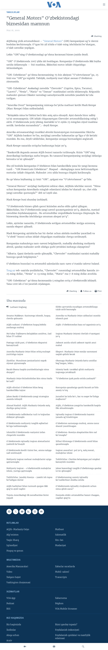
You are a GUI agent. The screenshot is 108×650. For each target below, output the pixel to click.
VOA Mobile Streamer (66, 609)
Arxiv (9, 640)
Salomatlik (60, 534)
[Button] (96, 36)
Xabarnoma (61, 598)
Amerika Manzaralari (17, 566)
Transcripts (61, 577)
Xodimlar (11, 630)
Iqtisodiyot (12, 545)
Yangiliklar (13, 12)
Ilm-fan (59, 540)
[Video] (25, 646)
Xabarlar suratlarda (65, 566)
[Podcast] (35, 511)
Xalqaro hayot (13, 577)
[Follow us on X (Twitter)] (15, 511)
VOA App (10, 598)
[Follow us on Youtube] (22, 511)
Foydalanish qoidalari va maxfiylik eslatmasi (72, 637)
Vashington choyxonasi (18, 582)
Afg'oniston (12, 534)
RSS (8, 609)
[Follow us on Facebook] (9, 511)
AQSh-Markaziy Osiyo (17, 529)
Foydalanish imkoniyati (67, 630)
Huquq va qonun (14, 551)
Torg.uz (10, 270)
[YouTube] (54, 646)
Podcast (10, 603)
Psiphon (59, 603)
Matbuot (59, 529)
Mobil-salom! (62, 572)
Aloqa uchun (12, 635)
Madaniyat (60, 545)
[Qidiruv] (83, 646)
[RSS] (28, 511)
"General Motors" (53, 41)
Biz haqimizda (13, 624)
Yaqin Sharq (12, 540)
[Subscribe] (41, 511)
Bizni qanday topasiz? (66, 624)
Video (9, 572)
